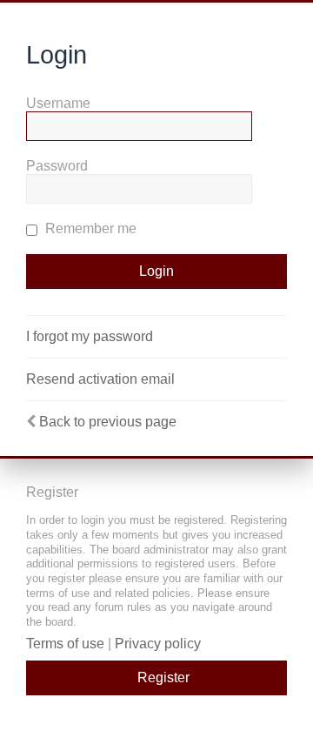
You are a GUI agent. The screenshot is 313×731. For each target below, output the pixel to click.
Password (57, 165)
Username (58, 103)
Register (163, 677)
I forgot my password (89, 336)
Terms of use (65, 643)
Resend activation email (100, 379)
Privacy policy (158, 643)
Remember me (89, 228)
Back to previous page (107, 421)
